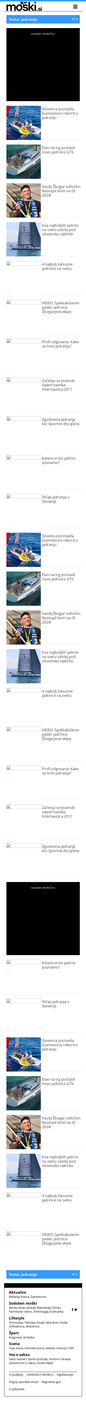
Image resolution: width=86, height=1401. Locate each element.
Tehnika (29, 1322)
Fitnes (56, 1308)
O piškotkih (17, 1389)
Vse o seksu (19, 1354)
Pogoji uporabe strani (23, 1382)
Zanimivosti (38, 1297)
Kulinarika (56, 1311)
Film (71, 1348)
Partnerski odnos (20, 1311)
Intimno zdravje (59, 1359)
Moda (13, 1308)
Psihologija (41, 1311)
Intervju (61, 1348)
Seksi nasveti (17, 1359)
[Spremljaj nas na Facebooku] (72, 1309)
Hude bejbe (45, 1363)
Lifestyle (16, 1318)
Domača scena (34, 1348)
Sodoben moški (23, 1303)
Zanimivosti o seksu (22, 1363)
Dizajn (40, 1322)
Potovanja (16, 1322)
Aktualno (17, 1292)
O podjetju (16, 1374)
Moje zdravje (27, 1308)
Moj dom (52, 1322)
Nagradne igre (51, 1382)
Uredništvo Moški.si (40, 1374)
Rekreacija (44, 1308)
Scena (14, 1343)
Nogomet (15, 1337)
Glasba (50, 1348)
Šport (14, 1332)
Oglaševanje (65, 1374)
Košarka (28, 1337)
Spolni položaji (37, 1359)
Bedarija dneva (19, 1297)
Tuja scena (16, 1348)
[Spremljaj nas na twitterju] (75, 1309)
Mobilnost (33, 1326)
